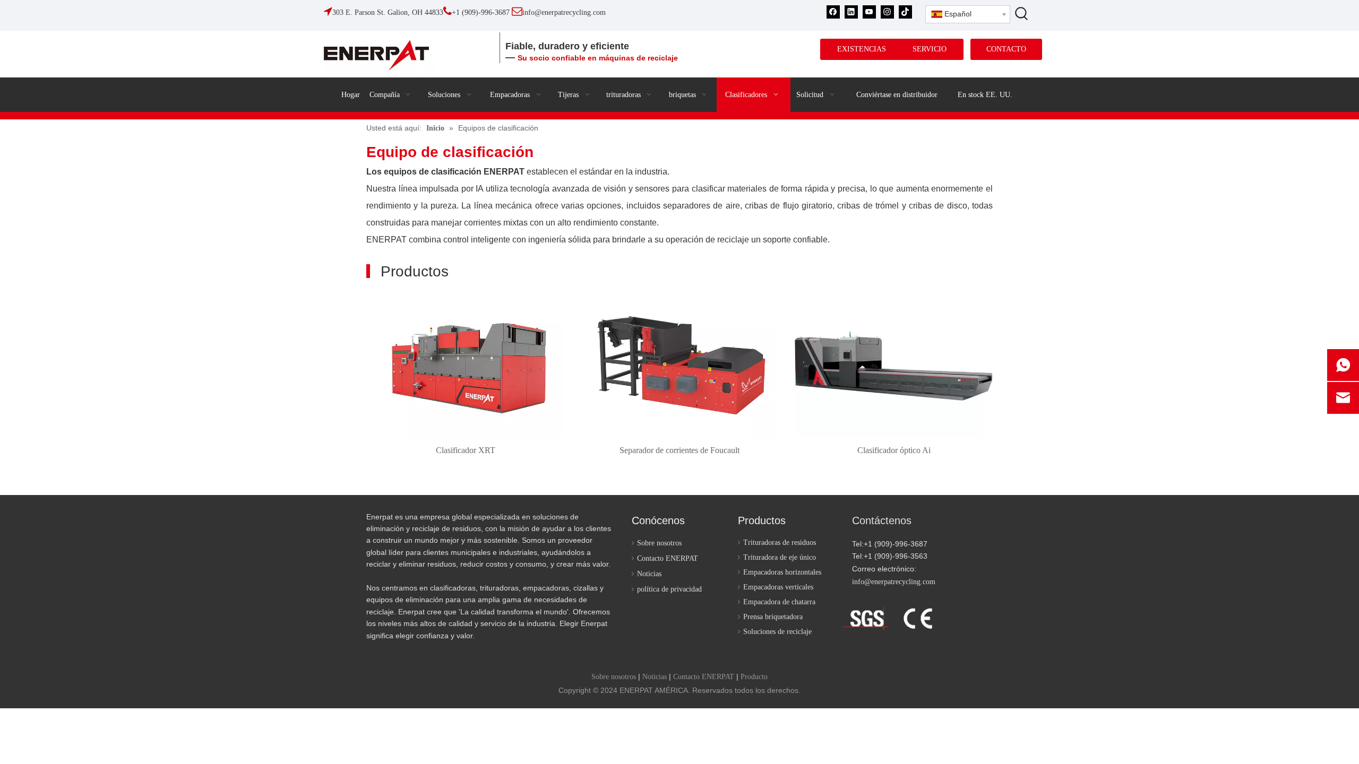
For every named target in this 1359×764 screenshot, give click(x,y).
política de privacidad (669, 589)
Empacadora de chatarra (779, 602)
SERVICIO (930, 49)
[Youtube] (869, 12)
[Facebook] (833, 12)
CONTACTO (1006, 49)
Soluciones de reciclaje (777, 632)
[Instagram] (887, 12)
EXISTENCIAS (861, 49)
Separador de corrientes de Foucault (679, 450)
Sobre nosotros (659, 543)
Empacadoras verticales (778, 587)
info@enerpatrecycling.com (893, 582)
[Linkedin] (851, 12)
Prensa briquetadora (773, 617)
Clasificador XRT (465, 450)
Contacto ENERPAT (667, 558)
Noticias (649, 574)
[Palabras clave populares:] (1022, 13)
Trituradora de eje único (779, 557)
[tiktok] (905, 12)
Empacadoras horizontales (782, 572)
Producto (754, 677)
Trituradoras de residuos (779, 542)
